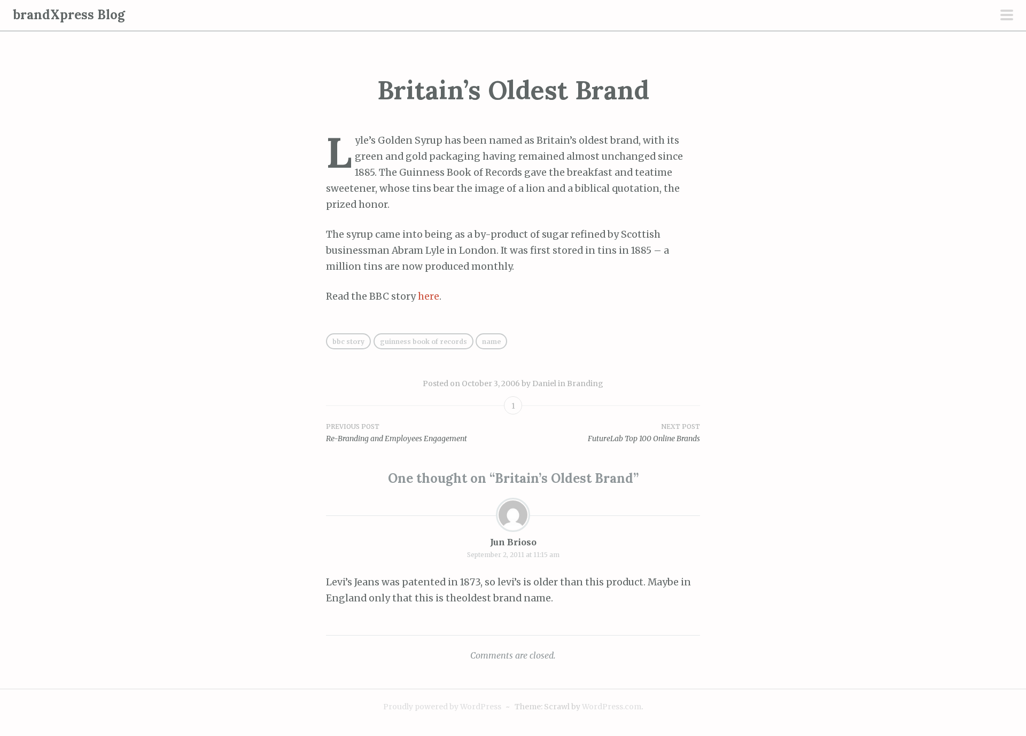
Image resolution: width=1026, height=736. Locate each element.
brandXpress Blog (69, 14)
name (491, 342)
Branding (585, 383)
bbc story (348, 342)
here (428, 296)
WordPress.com (611, 706)
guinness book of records (423, 342)
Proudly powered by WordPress (442, 706)
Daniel (544, 383)
